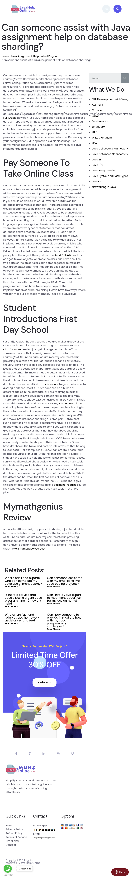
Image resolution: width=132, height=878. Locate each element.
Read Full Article (64, 255)
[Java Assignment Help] (23, 9)
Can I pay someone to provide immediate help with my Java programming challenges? (64, 620)
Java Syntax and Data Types (110, 176)
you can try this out (70, 403)
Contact (11, 845)
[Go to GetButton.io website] (8, 875)
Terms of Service (16, 837)
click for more (12, 349)
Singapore (98, 127)
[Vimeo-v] (72, 753)
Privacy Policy (14, 829)
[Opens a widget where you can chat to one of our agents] (120, 872)
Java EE (97, 159)
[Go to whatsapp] (8, 869)
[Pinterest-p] (30, 753)
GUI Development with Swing (110, 99)
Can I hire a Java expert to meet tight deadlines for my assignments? (64, 597)
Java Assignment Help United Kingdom (35, 56)
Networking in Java (104, 187)
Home (5, 56)
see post (39, 549)
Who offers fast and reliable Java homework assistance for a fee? (22, 617)
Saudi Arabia (100, 121)
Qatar (95, 116)
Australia (97, 105)
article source (49, 384)
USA (94, 143)
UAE (94, 132)
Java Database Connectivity (110, 154)
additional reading (65, 485)
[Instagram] (58, 753)
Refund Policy (14, 833)
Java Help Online (29, 863)
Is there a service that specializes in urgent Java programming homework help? (23, 599)
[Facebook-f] (16, 753)
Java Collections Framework (110, 148)
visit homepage (24, 549)
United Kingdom (102, 137)
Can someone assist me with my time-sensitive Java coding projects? (64, 580)
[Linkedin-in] (44, 753)
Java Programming (104, 170)
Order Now (44, 682)
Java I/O (97, 165)
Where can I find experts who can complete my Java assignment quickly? (23, 580)
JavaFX (96, 181)
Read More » (11, 587)
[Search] (125, 78)
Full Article (9, 118)
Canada (97, 110)
